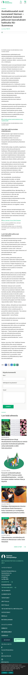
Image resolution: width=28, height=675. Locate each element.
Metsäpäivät (7, 640)
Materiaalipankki (6, 619)
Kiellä (11, 672)
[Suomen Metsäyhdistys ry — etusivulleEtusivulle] (9, 558)
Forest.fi (4, 628)
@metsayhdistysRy (6, 656)
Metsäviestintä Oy (19, 640)
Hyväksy (4, 672)
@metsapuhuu (5, 662)
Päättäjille (5, 605)
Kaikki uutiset (18, 546)
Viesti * (5, 390)
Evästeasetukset (6, 584)
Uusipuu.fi (4, 635)
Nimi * (4, 375)
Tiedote (8, 28)
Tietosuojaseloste (6, 587)
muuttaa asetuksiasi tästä (7, 670)
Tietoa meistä (5, 590)
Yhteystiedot (5, 612)
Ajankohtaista (6, 594)
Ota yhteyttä (5, 582)
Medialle (4, 616)
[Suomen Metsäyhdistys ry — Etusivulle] (6, 2)
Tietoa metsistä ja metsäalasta (11, 608)
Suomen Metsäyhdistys (7, 650)
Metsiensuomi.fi (6, 632)
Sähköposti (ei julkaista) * (10, 382)
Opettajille (5, 601)
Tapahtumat (5, 598)
